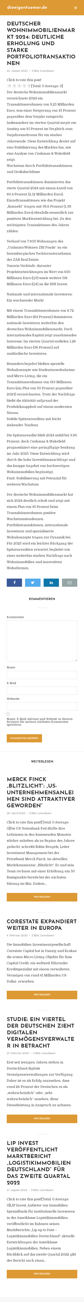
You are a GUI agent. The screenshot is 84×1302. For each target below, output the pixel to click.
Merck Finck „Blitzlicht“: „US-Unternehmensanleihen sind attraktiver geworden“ (41, 793)
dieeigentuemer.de (27, 8)
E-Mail (11, 683)
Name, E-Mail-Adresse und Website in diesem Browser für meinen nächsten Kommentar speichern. (40, 722)
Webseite (13, 698)
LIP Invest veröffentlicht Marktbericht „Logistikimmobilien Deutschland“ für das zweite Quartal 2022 (39, 1163)
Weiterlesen (42, 897)
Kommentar (15, 617)
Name (11, 667)
